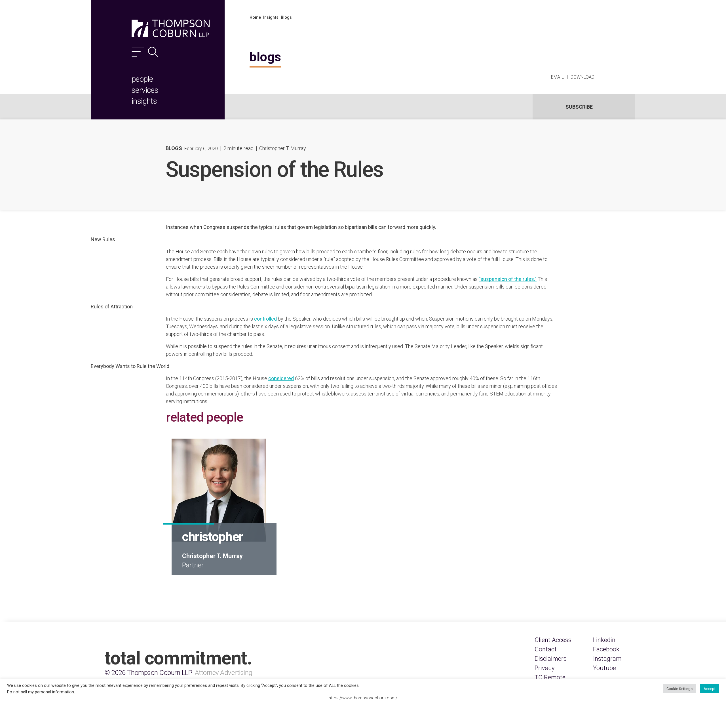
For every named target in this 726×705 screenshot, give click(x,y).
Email (557, 77)
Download (582, 77)
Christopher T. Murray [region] (282, 148)
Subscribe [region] (579, 107)
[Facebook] (606, 649)
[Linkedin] (604, 640)
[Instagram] (607, 658)
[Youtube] (604, 668)
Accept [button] (710, 689)
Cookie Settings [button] (679, 689)
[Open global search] (153, 51)
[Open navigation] (138, 51)
